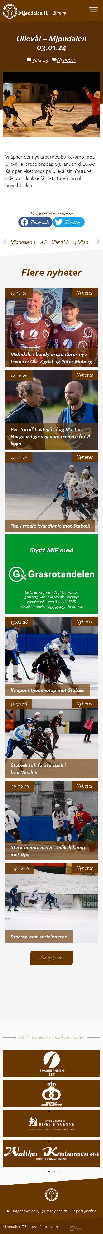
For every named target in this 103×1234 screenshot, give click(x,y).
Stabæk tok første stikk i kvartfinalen (38, 768)
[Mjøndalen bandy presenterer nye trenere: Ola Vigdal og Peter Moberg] (51, 327)
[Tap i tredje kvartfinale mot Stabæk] (51, 492)
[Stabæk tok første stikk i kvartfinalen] (51, 738)
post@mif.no (86, 1211)
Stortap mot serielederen (39, 936)
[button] (35, 222)
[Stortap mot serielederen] (51, 903)
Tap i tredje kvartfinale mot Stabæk (50, 525)
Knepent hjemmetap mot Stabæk (48, 689)
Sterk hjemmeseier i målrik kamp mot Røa (48, 851)
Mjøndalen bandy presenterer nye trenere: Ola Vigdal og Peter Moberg (51, 357)
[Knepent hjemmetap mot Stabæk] (51, 656)
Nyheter (66, 59)
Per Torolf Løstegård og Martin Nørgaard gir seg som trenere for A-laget (51, 436)
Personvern (48, 1226)
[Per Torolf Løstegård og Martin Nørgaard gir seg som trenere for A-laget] (51, 410)
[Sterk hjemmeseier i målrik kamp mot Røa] (51, 820)
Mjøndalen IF (33, 13)
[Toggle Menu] (93, 9)
